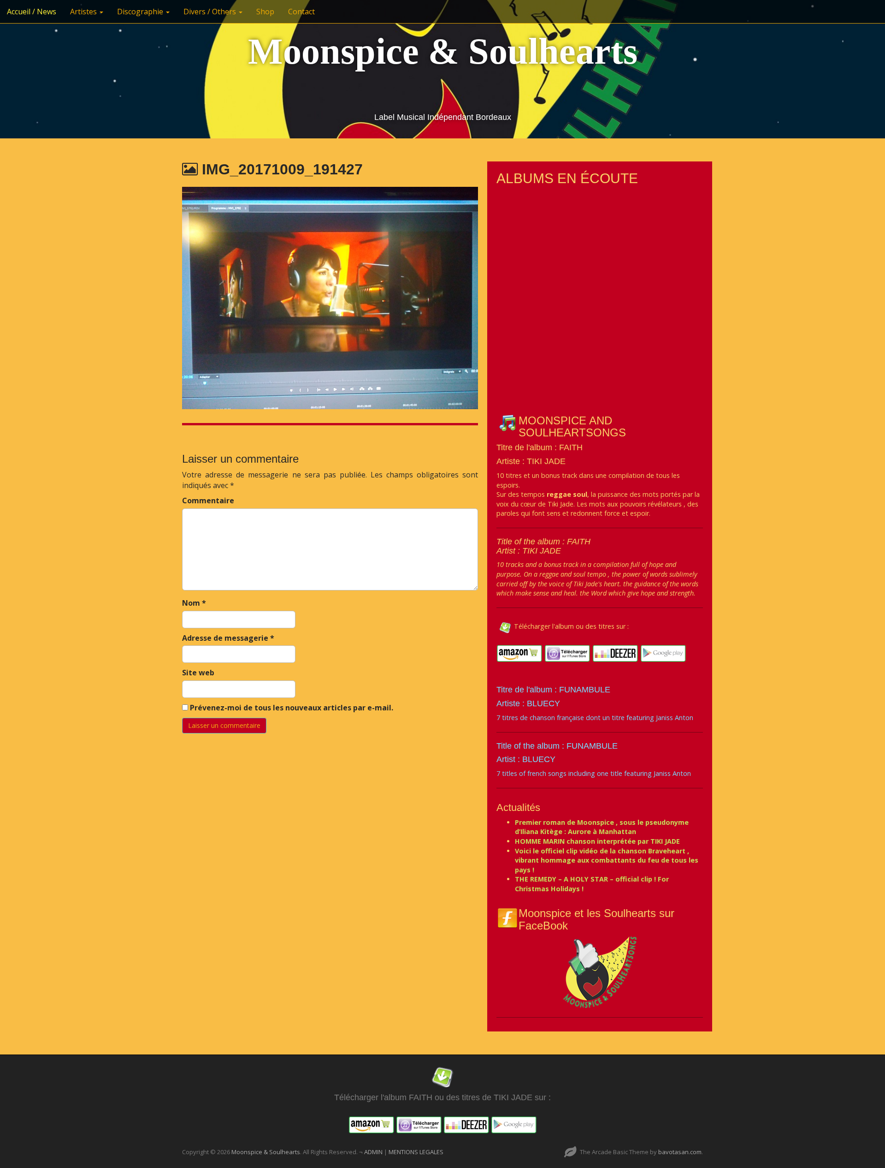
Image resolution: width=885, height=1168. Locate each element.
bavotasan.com (680, 1152)
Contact (301, 11)
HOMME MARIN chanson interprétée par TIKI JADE (597, 841)
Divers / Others (210, 11)
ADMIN (374, 1152)
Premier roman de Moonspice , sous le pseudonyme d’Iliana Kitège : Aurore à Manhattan (602, 827)
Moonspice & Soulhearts (442, 51)
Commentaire (208, 500)
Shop (265, 11)
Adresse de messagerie (228, 638)
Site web (198, 672)
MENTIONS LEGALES (416, 1152)
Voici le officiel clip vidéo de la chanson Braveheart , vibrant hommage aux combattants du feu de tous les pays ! (606, 860)
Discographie (141, 11)
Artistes (84, 11)
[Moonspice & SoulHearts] (600, 971)
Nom (194, 603)
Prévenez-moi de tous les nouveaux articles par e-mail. (291, 708)
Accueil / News (31, 11)
